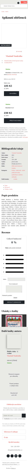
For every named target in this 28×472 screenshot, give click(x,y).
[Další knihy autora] (23, 331)
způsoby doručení (11, 74)
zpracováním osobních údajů (18, 418)
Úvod (3, 11)
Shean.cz (13, 468)
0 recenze (19, 51)
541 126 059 (14, 446)
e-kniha (15, 179)
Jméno (4, 279)
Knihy (6, 11)
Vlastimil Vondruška (14, 56)
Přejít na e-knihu (15, 120)
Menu (25, 2)
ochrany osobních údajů (7, 425)
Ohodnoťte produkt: (7, 295)
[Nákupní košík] (17, 2)
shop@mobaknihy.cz (15, 450)
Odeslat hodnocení (14, 302)
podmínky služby (17, 425)
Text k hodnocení (13, 284)
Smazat (15, 297)
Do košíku (13, 93)
